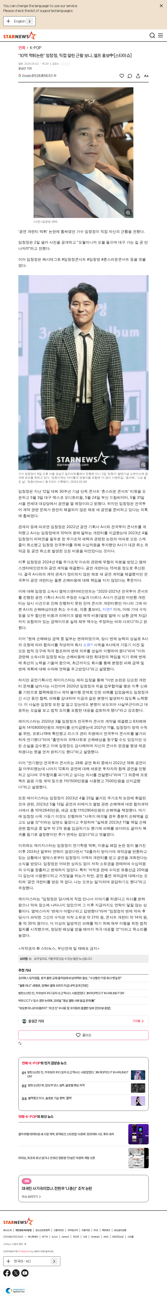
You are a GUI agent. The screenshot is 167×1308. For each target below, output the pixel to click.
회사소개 (7, 1230)
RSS (96, 1230)
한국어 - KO (22, 1261)
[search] (152, 35)
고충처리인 (59, 1230)
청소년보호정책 (42, 1230)
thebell (95, 1237)
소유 (86, 645)
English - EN (23, 21)
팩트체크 (106, 1230)
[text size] (146, 75)
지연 (106, 609)
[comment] (129, 75)
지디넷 (76, 1237)
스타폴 (130, 1237)
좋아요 (86, 1035)
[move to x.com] (16, 1273)
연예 (21, 48)
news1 (65, 1237)
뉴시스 (55, 1237)
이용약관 (86, 1230)
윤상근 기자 (25, 68)
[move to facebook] (7, 1273)
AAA (105, 1237)
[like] (121, 75)
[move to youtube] (25, 1273)
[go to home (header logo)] (20, 35)
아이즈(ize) (118, 1237)
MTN (45, 1237)
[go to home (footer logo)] (18, 1221)
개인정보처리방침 (23, 1230)
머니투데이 (33, 1237)
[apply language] (29, 21)
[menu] (160, 35)
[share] (138, 75)
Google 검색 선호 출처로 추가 (37, 75)
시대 (85, 1237)
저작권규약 (73, 1230)
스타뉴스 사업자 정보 (13, 1244)
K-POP (35, 48)
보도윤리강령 (120, 1230)
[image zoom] (128, 212)
